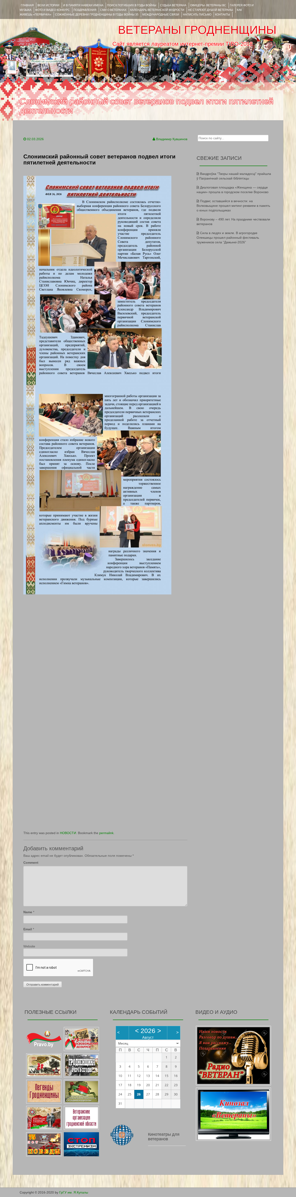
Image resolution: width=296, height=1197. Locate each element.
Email (27, 929)
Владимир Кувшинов (171, 139)
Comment (30, 862)
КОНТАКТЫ (222, 14)
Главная (27, 5)
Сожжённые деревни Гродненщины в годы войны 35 (97, 14)
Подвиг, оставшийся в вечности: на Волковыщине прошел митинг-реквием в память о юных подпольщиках (233, 205)
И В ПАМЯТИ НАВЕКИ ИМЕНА (83, 5)
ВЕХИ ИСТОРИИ (48, 5)
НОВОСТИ (68, 833)
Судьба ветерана (173, 5)
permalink (106, 833)
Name (27, 912)
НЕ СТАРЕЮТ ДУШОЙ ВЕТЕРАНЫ (210, 10)
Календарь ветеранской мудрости (157, 10)
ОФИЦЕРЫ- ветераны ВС (208, 5)
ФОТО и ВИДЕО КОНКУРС (52, 10)
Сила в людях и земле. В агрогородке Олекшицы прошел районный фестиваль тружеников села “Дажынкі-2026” (228, 237)
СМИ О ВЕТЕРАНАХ (113, 10)
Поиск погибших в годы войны (131, 5)
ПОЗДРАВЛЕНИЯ (85, 10)
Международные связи (160, 14)
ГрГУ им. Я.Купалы (73, 1192)
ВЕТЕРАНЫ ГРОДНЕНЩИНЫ (197, 30)
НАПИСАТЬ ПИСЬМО (197, 14)
